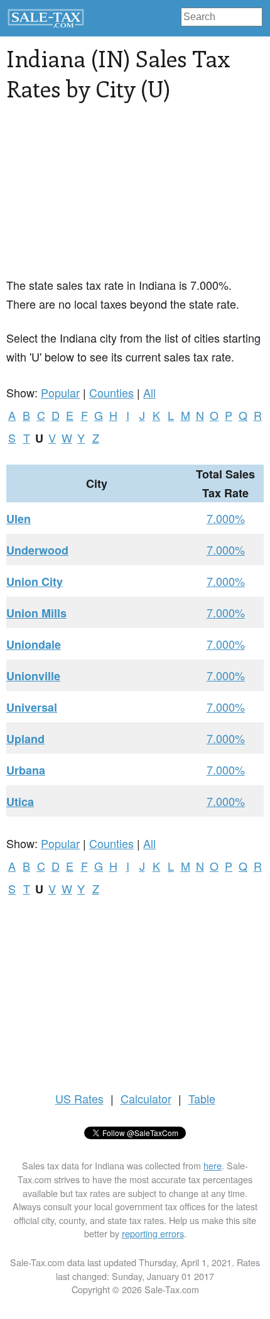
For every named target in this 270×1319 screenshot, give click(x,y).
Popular (60, 392)
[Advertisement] (100, 196)
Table (201, 1098)
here (212, 1165)
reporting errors (153, 1233)
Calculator (146, 1098)
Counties (111, 392)
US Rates (79, 1098)
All (149, 392)
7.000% (226, 518)
